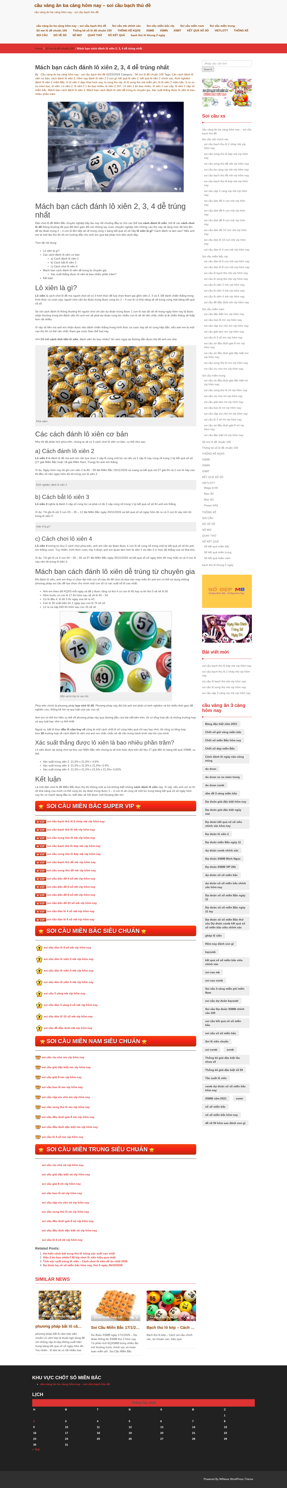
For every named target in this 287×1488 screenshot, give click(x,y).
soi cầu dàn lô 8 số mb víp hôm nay (67, 947)
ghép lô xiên (213, 935)
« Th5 (36, 1449)
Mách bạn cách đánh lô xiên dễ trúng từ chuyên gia (118, 90)
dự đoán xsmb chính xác (221, 850)
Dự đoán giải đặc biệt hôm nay (225, 801)
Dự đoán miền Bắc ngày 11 (223, 842)
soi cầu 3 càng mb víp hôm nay (64, 993)
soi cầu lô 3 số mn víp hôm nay (62, 1136)
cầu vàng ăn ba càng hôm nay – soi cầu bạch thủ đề (92, 5)
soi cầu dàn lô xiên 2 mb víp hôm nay (69, 959)
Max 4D (209, 499)
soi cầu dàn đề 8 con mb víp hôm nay (224, 222)
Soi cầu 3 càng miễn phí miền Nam (224, 990)
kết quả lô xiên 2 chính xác (156, 78)
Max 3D (209, 493)
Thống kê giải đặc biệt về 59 (224, 1069)
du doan (210, 768)
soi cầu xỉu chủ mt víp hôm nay (63, 1165)
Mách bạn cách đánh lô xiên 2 (66, 90)
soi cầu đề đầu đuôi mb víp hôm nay (68, 1027)
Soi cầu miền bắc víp (160, 25)
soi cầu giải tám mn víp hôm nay (224, 331)
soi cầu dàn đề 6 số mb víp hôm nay (71, 886)
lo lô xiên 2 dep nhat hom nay (84, 82)
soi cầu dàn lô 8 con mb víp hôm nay (227, 267)
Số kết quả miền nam (217, 558)
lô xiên (56, 86)
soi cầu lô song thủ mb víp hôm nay (226, 278)
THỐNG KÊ (241, 30)
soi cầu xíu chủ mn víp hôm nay (223, 368)
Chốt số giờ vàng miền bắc (223, 732)
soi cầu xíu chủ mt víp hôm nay (223, 396)
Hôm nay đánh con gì (219, 943)
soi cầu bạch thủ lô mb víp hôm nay (71, 829)
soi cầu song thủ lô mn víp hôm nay (66, 1107)
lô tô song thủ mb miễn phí (140, 82)
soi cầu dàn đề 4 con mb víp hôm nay (224, 202)
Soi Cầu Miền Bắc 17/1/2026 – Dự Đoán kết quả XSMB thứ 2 (115, 1327)
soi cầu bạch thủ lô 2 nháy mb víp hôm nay (76, 821)
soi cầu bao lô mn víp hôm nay (62, 1087)
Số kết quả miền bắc (216, 546)
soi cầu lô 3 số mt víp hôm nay (62, 1239)
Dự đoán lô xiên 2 (217, 834)
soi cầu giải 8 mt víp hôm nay (61, 1183)
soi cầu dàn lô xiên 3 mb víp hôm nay (69, 970)
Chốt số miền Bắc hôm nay (223, 740)
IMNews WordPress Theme (236, 1479)
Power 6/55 (211, 505)
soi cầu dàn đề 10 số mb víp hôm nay (72, 903)
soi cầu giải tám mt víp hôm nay (223, 401)
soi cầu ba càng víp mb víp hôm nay (226, 169)
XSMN (164, 30)
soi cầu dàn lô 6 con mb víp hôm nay (227, 261)
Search (208, 69)
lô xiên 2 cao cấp (163, 86)
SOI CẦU (42, 35)
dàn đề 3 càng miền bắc (221, 793)
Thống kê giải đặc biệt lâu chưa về (222, 1059)
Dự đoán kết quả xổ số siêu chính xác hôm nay (223, 823)
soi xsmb (211, 1049)
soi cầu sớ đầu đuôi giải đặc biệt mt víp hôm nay (226, 382)
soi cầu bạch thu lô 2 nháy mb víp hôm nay (225, 146)
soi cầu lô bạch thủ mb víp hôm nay (226, 273)
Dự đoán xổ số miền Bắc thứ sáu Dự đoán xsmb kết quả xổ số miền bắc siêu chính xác (225, 923)
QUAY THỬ (95, 35)
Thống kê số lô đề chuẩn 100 (92, 30)
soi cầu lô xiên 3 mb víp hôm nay (224, 290)
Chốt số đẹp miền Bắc (220, 748)
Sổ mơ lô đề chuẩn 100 (51, 30)
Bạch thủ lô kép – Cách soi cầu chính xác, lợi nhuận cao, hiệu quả (171, 1327)
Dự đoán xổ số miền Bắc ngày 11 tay (225, 909)
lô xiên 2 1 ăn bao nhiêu (89, 86)
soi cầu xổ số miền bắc (220, 1033)
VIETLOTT (221, 30)
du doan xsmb (214, 785)
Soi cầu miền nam (192, 25)
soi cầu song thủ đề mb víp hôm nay (71, 870)
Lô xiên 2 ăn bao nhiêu (137, 86)
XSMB (150, 30)
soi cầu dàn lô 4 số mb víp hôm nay (70, 911)
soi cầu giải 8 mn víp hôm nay (62, 1077)
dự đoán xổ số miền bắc (221, 875)
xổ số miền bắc (215, 1106)
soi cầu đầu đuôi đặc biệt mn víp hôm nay (70, 1126)
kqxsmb (210, 952)
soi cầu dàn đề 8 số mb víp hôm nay (71, 894)
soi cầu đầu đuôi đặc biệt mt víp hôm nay (69, 1230)
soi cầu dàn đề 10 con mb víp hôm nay (225, 232)
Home (39, 48)
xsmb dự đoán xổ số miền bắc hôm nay (225, 1088)
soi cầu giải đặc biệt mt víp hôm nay (66, 1174)
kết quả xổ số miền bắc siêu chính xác (224, 962)
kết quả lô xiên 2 (128, 78)
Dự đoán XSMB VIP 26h (220, 866)
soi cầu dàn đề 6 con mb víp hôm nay (224, 212)
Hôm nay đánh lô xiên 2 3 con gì (97, 78)
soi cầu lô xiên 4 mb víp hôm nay (224, 296)
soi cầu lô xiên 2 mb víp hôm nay (224, 284)
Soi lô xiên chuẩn (216, 1041)
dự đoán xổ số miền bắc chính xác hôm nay (225, 885)
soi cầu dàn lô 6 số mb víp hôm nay (70, 919)
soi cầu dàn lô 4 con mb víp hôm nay (227, 249)
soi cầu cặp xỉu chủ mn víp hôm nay (66, 1097)
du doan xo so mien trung (222, 777)
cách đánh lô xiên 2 (63, 78)
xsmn (239, 1098)
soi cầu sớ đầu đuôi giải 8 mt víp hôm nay (224, 427)
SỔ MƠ (77, 35)
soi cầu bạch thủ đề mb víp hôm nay (71, 862)
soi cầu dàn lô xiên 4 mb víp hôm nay (69, 982)
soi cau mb (212, 972)
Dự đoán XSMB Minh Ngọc (223, 858)
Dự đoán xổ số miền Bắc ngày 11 (225, 897)
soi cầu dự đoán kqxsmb (221, 1000)
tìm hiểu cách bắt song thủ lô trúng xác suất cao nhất (79, 1253)
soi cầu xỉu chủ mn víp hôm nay (63, 1057)
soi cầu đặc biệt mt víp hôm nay (223, 435)
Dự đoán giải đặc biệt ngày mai (223, 811)
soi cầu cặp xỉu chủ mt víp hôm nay (65, 1202)
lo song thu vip (113, 82)
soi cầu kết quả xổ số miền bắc (223, 1023)
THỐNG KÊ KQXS (129, 30)
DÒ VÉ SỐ (60, 35)
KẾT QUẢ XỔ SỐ (198, 30)
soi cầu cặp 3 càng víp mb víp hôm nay (225, 192)
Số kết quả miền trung (217, 552)
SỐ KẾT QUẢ (116, 35)
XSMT (177, 30)
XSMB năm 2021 (215, 1098)
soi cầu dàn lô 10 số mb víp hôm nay (68, 1016)
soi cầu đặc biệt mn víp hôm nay (224, 314)
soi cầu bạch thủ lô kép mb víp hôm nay (74, 845)
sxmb (230, 1049)
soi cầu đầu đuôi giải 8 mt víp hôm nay (68, 1221)
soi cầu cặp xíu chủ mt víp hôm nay (226, 413)
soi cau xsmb (214, 980)
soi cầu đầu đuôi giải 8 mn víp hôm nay (68, 1117)
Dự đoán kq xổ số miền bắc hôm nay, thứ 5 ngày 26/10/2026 (83, 1265)
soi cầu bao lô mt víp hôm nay (62, 1193)
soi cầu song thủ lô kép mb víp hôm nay (74, 854)
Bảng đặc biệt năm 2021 (221, 723)
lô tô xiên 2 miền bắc (171, 82)
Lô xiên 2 (67, 86)
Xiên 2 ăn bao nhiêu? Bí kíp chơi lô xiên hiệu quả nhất (79, 1257)
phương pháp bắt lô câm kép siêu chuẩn (60, 1326)
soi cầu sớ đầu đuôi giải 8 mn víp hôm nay (224, 345)
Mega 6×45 (211, 487)
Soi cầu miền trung (222, 25)
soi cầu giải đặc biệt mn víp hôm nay (66, 1067)
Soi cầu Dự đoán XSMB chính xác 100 (224, 1010)
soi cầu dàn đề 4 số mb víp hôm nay (71, 878)
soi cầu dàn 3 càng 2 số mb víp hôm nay (71, 1004)
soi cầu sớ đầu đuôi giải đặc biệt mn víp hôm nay (226, 355)
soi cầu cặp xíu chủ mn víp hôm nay (226, 325)
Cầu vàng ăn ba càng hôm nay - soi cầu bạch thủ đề (72, 74)
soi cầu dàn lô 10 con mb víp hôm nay (225, 241)
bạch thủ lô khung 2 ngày (148, 35)
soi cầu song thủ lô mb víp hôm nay (71, 837)
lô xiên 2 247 (113, 86)
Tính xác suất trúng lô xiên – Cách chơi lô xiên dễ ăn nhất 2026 (85, 1261)
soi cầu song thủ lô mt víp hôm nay (65, 1211)
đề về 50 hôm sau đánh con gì (225, 1123)
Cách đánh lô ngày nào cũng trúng (224, 758)
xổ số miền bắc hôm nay (221, 1114)
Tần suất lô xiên (216, 1078)
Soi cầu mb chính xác (126, 25)
